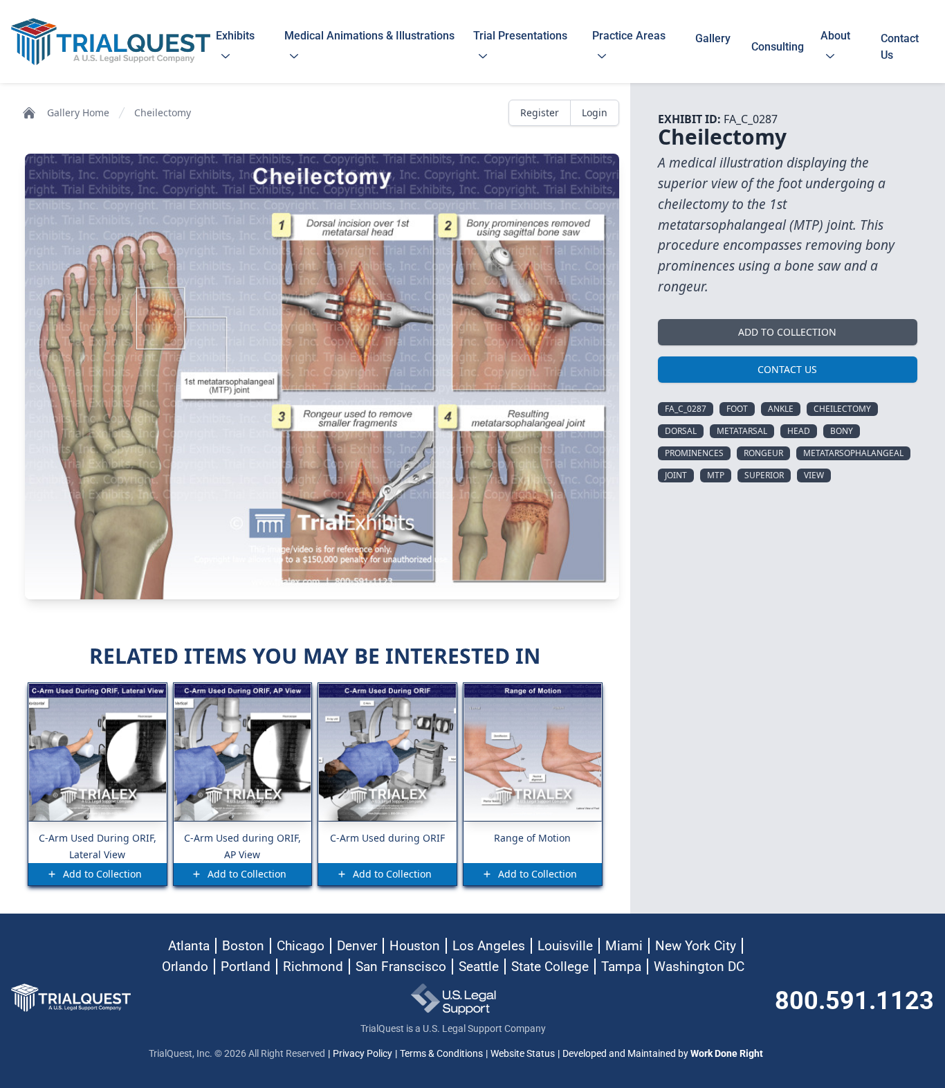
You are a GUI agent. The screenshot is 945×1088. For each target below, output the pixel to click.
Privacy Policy (362, 1053)
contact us (900, 47)
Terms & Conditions (441, 1053)
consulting (777, 46)
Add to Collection (787, 331)
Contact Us (787, 369)
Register (539, 112)
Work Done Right (726, 1053)
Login (594, 112)
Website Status (522, 1053)
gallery (713, 47)
